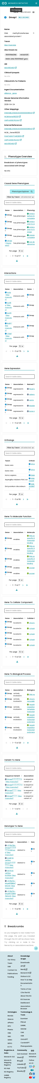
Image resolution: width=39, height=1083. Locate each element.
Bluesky (20, 1071)
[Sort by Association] (24, 210)
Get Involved (22, 1054)
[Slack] (33, 1066)
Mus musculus (10, 45)
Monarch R (25, 973)
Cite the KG (25, 992)
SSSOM (23, 1029)
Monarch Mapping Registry (7, 1062)
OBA (9, 1033)
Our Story (11, 960)
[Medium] (32, 1070)
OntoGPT (24, 1039)
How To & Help (26, 980)
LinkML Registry (7, 1076)
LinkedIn (20, 1064)
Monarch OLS (9, 1057)
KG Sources (25, 999)
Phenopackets (26, 1046)
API (22, 966)
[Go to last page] (27, 256)
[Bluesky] (34, 1077)
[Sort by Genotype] (14, 842)
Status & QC (26, 976)
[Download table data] (16, 260)
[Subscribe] (30, 1066)
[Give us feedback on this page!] (36, 948)
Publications (13, 973)
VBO (9, 1036)
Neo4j (23, 969)
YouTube (21, 1068)
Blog (19, 1061)
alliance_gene (10, 93)
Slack (19, 1057)
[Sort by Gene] (11, 210)
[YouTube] (30, 1077)
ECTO (10, 1047)
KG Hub (7, 1068)
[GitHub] (30, 1073)
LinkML (23, 1025)
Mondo (10, 1016)
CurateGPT (25, 1043)
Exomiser (24, 1018)
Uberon (10, 1019)
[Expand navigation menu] (36, 3)
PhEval (23, 1022)
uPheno (11, 1023)
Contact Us (12, 970)
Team (10, 963)
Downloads (25, 962)
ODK (22, 1036)
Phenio (10, 1029)
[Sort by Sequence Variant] (21, 776)
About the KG (26, 996)
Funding (11, 977)
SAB (9, 966)
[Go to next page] (23, 256)
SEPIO (10, 1043)
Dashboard (25, 1003)
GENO (10, 1040)
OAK (22, 1032)
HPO (9, 1026)
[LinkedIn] (34, 1073)
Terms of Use (26, 989)
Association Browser (25, 1007)
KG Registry (8, 1072)
